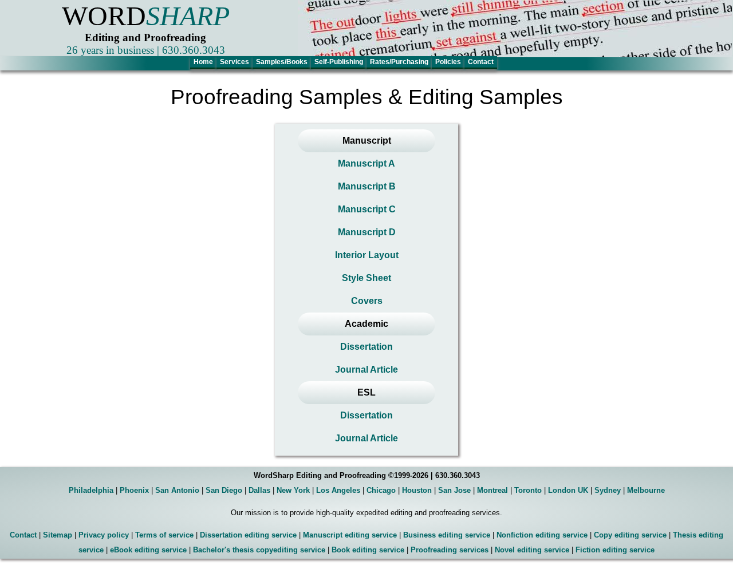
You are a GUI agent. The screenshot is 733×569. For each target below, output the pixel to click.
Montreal (492, 490)
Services (234, 62)
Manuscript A (366, 163)
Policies (448, 62)
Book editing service (368, 550)
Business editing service (446, 535)
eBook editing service (148, 550)
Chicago (381, 490)
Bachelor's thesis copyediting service (259, 550)
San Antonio (177, 490)
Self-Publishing (338, 62)
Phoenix (134, 490)
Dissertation (366, 346)
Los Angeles (338, 490)
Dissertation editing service (248, 535)
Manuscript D (367, 232)
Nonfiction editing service (542, 535)
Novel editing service (532, 550)
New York (293, 490)
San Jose (454, 490)
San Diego (224, 490)
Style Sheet (366, 278)
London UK (568, 490)
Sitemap (57, 535)
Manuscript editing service (350, 535)
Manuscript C (367, 209)
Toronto (528, 490)
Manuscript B (367, 186)
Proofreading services (449, 550)
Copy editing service (630, 535)
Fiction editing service (615, 550)
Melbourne (646, 490)
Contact (481, 62)
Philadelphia (91, 490)
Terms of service (164, 535)
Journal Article (366, 369)
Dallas (259, 490)
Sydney (607, 490)
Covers (367, 301)
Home (203, 62)
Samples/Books (282, 62)
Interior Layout (367, 255)
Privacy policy (103, 535)
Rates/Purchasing (399, 62)
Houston (417, 490)
